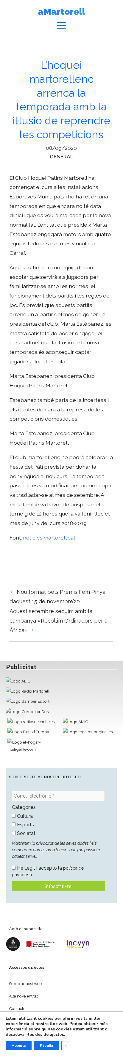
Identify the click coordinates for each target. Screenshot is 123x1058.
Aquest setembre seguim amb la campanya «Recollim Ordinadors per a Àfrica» (59, 621)
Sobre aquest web (25, 983)
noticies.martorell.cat (49, 537)
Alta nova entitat (23, 996)
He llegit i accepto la (48, 871)
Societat (25, 833)
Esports (25, 825)
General (61, 156)
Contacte (17, 1008)
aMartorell (61, 12)
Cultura (24, 816)
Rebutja (46, 1045)
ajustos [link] (57, 1034)
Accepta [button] (19, 1045)
